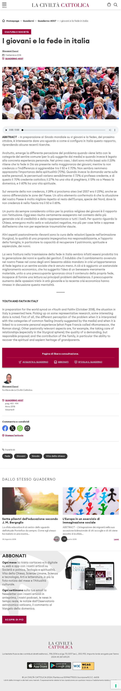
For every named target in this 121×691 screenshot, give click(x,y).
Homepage (12, 20)
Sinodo (36, 456)
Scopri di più (14, 619)
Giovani (21, 456)
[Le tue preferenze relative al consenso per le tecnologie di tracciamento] (116, 686)
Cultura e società (17, 31)
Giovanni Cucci (10, 51)
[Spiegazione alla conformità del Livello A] (83, 666)
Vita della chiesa (55, 456)
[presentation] (57, 539)
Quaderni (28, 20)
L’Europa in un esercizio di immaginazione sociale (81, 520)
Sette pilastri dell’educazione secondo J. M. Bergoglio (30, 520)
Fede (7, 456)
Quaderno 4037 (47, 20)
